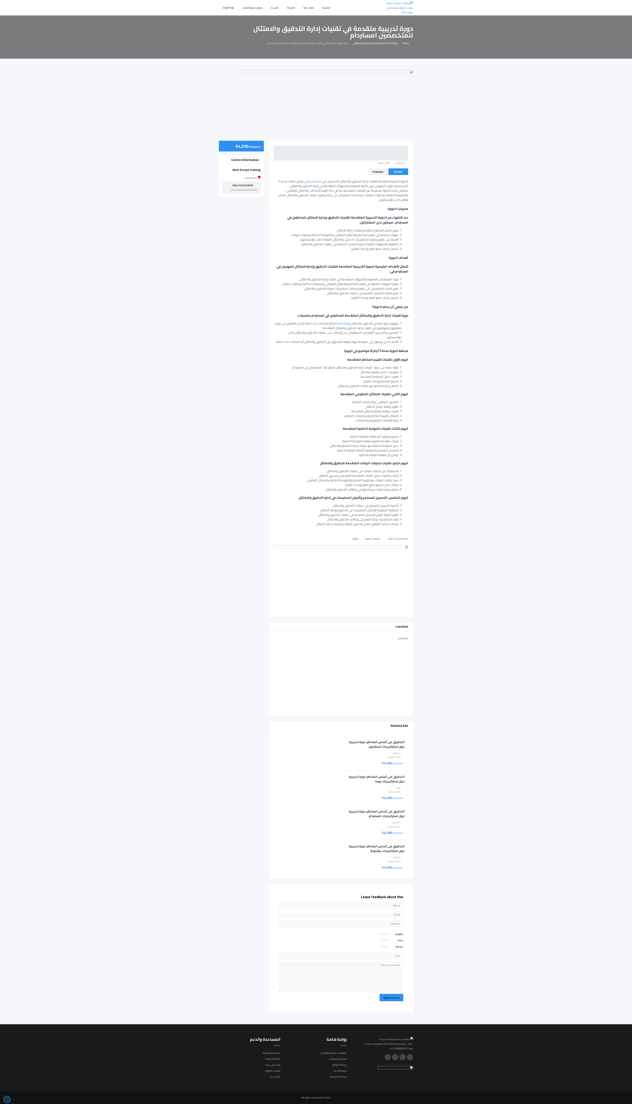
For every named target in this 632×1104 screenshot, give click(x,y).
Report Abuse (372, 538)
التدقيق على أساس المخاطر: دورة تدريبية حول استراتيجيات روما (377, 779)
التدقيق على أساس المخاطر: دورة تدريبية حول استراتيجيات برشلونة (377, 849)
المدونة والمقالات (337, 1058)
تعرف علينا (308, 7)
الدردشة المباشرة (271, 1053)
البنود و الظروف (272, 1070)
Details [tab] (398, 171)
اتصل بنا (274, 7)
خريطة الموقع (339, 1064)
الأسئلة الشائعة (272, 1058)
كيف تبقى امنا (272, 1064)
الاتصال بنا (275, 1076)
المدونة (291, 7)
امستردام (316, 181)
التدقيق (349, 239)
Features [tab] (378, 171)
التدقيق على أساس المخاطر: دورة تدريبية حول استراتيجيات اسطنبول (377, 744)
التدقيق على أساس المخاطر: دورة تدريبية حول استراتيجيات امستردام (377, 814)
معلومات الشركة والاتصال (333, 1053)
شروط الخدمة (340, 1070)
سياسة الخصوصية (338, 1076)
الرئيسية (326, 7)
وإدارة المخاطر (341, 323)
